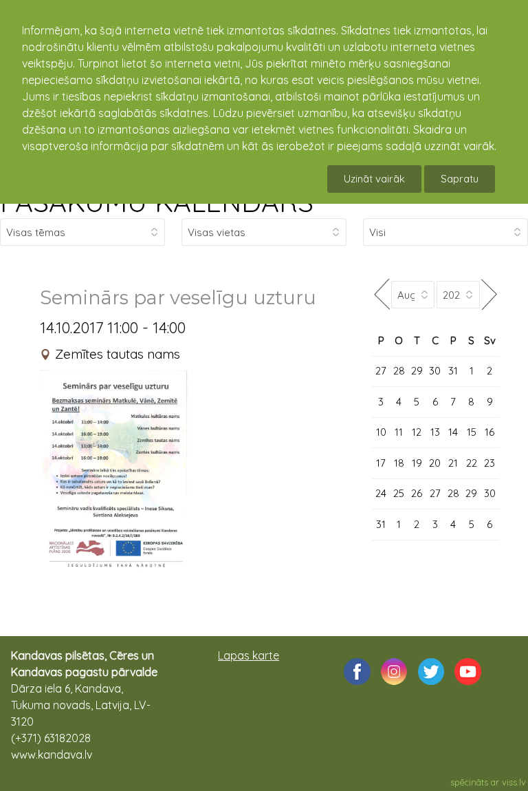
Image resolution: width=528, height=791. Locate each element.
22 (471, 463)
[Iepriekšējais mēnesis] (381, 294)
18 (399, 463)
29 (417, 370)
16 (489, 432)
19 (417, 463)
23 (489, 463)
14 (453, 432)
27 (380, 370)
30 (435, 370)
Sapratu (459, 178)
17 (381, 463)
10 (381, 432)
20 (435, 463)
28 (399, 370)
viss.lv (514, 782)
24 (380, 493)
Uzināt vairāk (374, 178)
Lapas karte (248, 655)
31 (453, 370)
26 (416, 493)
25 (398, 493)
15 (471, 432)
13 (435, 432)
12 (416, 432)
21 (453, 463)
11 (399, 432)
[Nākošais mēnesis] (489, 294)
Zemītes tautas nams (117, 354)
